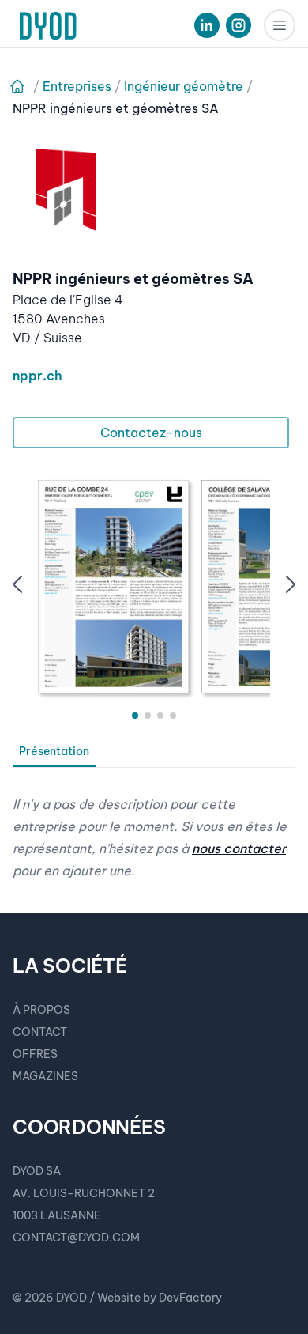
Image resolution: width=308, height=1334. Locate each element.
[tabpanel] (154, 825)
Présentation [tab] (54, 751)
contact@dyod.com (76, 1237)
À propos (41, 1010)
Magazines (45, 1076)
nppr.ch (37, 376)
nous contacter (239, 848)
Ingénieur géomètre (183, 86)
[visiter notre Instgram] (238, 25)
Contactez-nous (151, 432)
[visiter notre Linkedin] (207, 25)
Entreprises (77, 86)
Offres (35, 1054)
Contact (40, 1032)
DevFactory (190, 1298)
